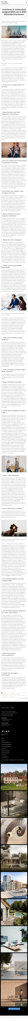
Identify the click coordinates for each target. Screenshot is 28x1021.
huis (9, 692)
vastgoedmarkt (12, 696)
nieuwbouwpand (4, 695)
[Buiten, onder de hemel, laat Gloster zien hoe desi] (14, 939)
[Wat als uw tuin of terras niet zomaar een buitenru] (14, 993)
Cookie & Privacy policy (12, 1017)
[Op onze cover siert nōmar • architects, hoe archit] (14, 804)
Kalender (3, 748)
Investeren (23, 692)
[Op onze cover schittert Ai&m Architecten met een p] (14, 831)
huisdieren (13, 692)
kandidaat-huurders (5, 694)
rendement (19, 695)
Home (2, 738)
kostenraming (13, 694)
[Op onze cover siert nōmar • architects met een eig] (14, 858)
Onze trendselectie (5, 746)
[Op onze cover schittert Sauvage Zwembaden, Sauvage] (14, 912)
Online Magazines (5, 752)
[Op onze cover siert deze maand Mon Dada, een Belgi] (14, 966)
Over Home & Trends (5, 750)
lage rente (18, 694)
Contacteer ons (5, 756)
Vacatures (3, 754)
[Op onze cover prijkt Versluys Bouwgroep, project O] (14, 885)
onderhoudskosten (12, 695)
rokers (7, 696)
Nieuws (3, 740)
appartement (5, 692)
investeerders (18, 692)
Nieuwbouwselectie (5, 742)
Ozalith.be (23, 1017)
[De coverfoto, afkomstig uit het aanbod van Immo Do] (14, 777)
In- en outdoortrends (6, 744)
